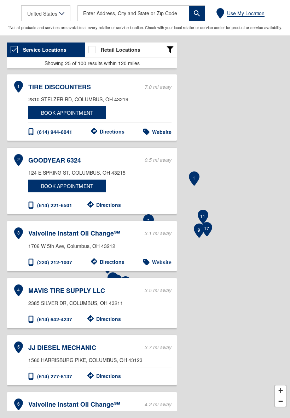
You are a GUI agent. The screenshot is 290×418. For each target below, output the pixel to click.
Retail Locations (120, 49)
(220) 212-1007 (54, 262)
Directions (112, 131)
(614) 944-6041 (54, 131)
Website (162, 131)
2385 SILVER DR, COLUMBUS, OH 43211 (75, 302)
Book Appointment (67, 112)
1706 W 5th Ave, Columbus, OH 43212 (71, 245)
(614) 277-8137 (54, 376)
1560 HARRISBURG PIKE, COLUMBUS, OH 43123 (85, 359)
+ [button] (280, 390)
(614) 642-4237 (54, 319)
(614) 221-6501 (54, 205)
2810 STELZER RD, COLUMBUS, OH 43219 (78, 99)
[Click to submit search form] (197, 13)
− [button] (280, 401)
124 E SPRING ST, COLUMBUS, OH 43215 (77, 172)
